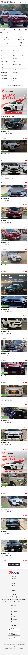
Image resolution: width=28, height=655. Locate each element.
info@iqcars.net (18, 597)
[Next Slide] (27, 16)
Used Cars (14, 578)
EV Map (14, 585)
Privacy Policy (8, 648)
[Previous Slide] (0, 16)
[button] (26, 2)
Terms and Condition (18, 648)
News (14, 588)
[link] (14, 629)
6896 (9, 597)
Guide (14, 581)
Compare (14, 583)
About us (14, 590)
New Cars (14, 576)
